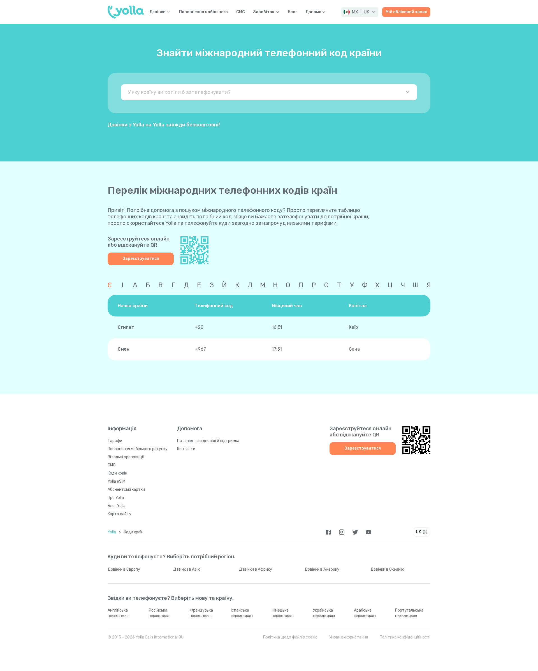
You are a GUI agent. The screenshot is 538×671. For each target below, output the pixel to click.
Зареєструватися (141, 258)
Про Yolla (116, 497)
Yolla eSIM (116, 481)
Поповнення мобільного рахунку (138, 448)
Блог (292, 12)
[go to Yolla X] (355, 532)
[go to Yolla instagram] (341, 532)
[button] (359, 12)
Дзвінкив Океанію (387, 569)
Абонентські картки (126, 489)
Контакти (186, 448)
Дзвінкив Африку (255, 569)
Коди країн (117, 473)
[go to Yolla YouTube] (368, 532)
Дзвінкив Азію (187, 569)
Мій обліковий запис (406, 12)
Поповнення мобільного (203, 12)
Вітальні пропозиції (126, 457)
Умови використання (348, 637)
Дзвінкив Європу (124, 569)
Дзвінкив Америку (322, 569)
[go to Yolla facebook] (328, 532)
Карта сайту (119, 514)
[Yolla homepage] (126, 12)
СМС (240, 12)
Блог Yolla (117, 505)
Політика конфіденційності (405, 637)
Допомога (315, 12)
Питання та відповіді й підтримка (208, 440)
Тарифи (115, 440)
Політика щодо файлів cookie (290, 637)
